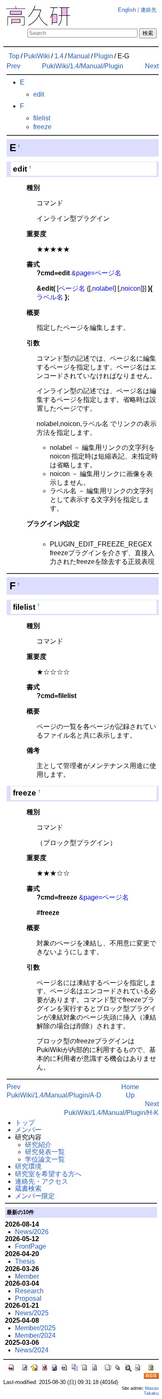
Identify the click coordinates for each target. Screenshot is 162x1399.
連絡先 (148, 10)
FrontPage (30, 1246)
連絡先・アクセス (41, 1181)
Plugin (103, 56)
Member (27, 1276)
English (127, 10)
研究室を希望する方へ (48, 1173)
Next (152, 66)
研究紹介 (38, 1144)
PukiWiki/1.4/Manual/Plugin (82, 66)
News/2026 (32, 1231)
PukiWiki (37, 56)
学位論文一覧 (45, 1159)
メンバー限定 (35, 1195)
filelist (41, 118)
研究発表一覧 (45, 1151)
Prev (13, 66)
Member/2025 (35, 1328)
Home (130, 1086)
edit (38, 94)
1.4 (59, 56)
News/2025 (32, 1313)
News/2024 (32, 1350)
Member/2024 (35, 1335)
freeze (42, 126)
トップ (25, 1122)
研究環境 (28, 1166)
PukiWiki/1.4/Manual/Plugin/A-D (54, 1095)
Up (130, 1095)
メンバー (28, 1129)
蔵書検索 (28, 1188)
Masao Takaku (151, 1391)
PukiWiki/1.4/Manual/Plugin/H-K (111, 1112)
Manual (79, 56)
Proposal (28, 1298)
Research (29, 1290)
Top (14, 56)
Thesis (25, 1261)
